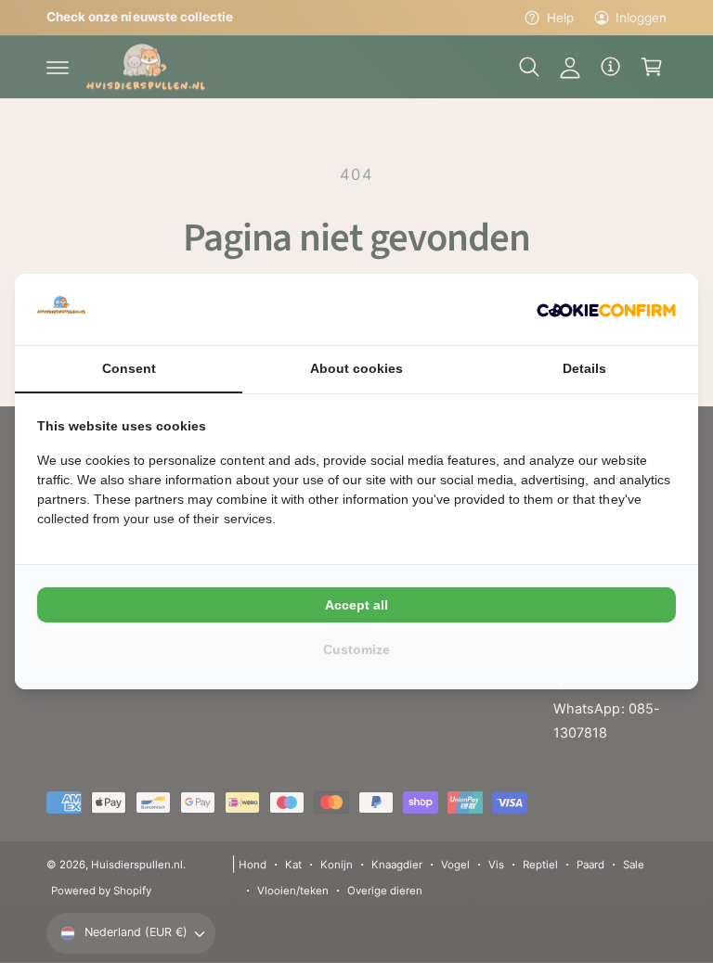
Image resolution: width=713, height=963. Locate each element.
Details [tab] (584, 368)
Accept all (356, 604)
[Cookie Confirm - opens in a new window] (606, 309)
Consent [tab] (129, 368)
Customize (356, 649)
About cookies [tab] (356, 368)
